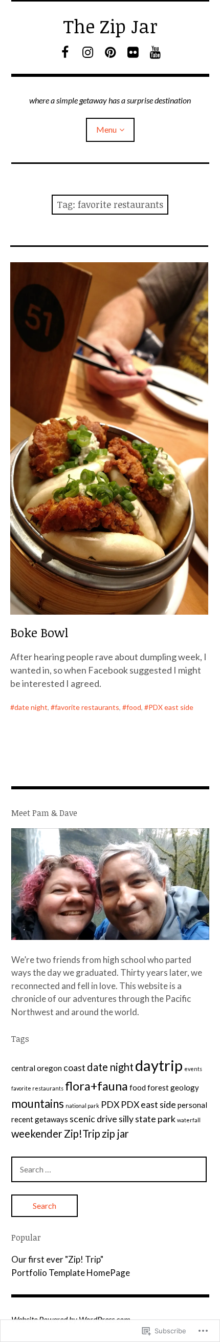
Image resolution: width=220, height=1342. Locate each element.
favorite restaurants (87, 707)
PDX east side (170, 707)
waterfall (189, 1120)
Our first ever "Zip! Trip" (57, 1259)
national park (82, 1105)
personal (192, 1104)
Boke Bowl (39, 632)
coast (74, 1067)
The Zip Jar (110, 25)
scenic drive (93, 1118)
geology (184, 1087)
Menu (106, 129)
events (193, 1068)
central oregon (36, 1068)
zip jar (115, 1133)
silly (126, 1118)
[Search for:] (109, 1169)
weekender (36, 1133)
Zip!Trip (82, 1133)
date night (31, 707)
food (133, 707)
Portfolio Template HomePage (70, 1272)
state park (155, 1118)
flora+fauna (96, 1085)
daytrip (159, 1065)
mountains (37, 1103)
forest (158, 1087)
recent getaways (39, 1119)
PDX (110, 1104)
